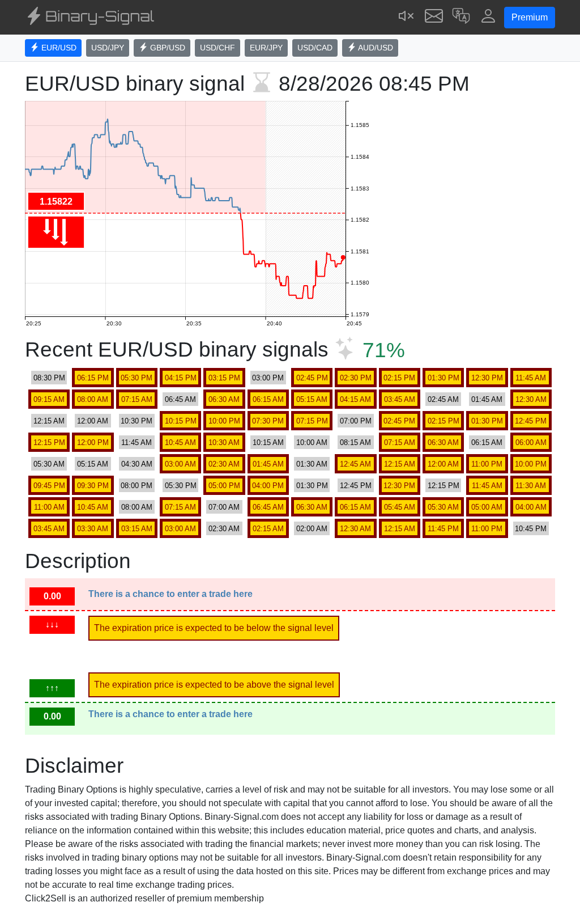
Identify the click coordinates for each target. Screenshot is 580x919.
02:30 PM (356, 378)
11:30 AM (530, 485)
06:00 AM (531, 442)
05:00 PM (224, 485)
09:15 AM (49, 399)
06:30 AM (224, 399)
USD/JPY (107, 47)
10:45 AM (180, 442)
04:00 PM (268, 485)
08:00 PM (136, 485)
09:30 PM (93, 485)
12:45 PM (531, 421)
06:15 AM (268, 399)
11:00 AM (49, 507)
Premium (529, 17)
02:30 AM (224, 464)
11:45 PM (443, 528)
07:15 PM (312, 421)
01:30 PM (443, 378)
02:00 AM (311, 528)
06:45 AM (180, 399)
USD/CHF (217, 47)
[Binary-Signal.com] (89, 17)
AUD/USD (374, 47)
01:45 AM (486, 399)
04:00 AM (531, 507)
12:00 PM (93, 442)
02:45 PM (312, 378)
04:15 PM (181, 378)
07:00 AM (224, 507)
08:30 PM (49, 378)
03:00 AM (180, 464)
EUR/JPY (266, 47)
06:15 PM (93, 378)
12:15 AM (49, 421)
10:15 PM (181, 421)
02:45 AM (443, 399)
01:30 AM (311, 464)
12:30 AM (531, 399)
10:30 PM (136, 421)
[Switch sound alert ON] (406, 17)
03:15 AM (136, 528)
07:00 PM (356, 421)
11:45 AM (530, 378)
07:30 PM (268, 421)
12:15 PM (49, 442)
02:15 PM (399, 378)
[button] (461, 17)
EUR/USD (57, 47)
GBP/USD (166, 47)
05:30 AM (49, 464)
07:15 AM (136, 399)
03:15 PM (224, 378)
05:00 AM (486, 507)
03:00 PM (268, 378)
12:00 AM (92, 421)
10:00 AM (311, 442)
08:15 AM (355, 442)
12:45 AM (355, 464)
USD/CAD (314, 47)
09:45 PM (49, 485)
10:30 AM (224, 442)
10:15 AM (268, 442)
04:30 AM (136, 464)
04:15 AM (355, 399)
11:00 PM (486, 464)
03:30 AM (92, 528)
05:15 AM (311, 399)
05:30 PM (136, 378)
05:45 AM (399, 507)
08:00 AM (92, 399)
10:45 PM (531, 528)
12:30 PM (487, 378)
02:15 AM (268, 528)
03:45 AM (399, 399)
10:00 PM (224, 421)
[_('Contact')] (433, 17)
